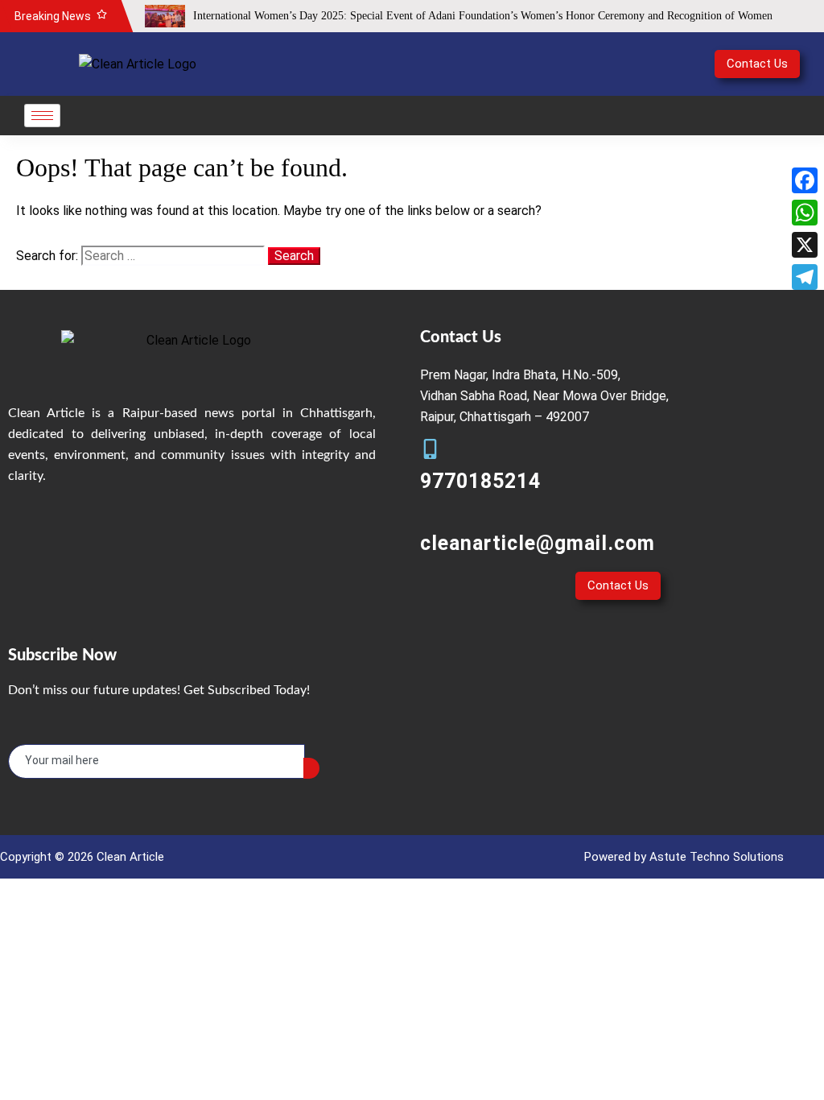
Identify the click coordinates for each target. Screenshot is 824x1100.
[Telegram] (805, 277)
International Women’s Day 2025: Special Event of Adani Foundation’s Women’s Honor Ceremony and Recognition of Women (482, 16)
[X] (805, 245)
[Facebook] (805, 180)
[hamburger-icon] (42, 115)
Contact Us (757, 63)
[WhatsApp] (805, 212)
